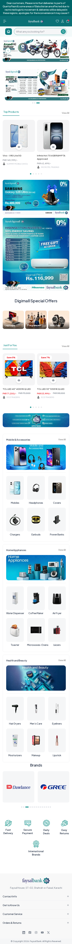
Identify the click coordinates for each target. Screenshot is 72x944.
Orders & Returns (12, 922)
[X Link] (48, 932)
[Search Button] (63, 31)
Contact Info (10, 896)
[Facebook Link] (29, 932)
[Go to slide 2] (33, 173)
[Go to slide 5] (41, 173)
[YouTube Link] (42, 932)
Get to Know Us (11, 905)
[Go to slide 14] (50, 807)
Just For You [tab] (10, 345)
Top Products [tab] (11, 111)
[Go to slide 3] (36, 173)
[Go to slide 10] (42, 807)
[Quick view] (19, 147)
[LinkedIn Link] (23, 932)
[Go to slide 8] (38, 807)
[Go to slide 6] (34, 807)
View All (65, 113)
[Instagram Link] (36, 932)
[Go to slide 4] (38, 173)
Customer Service (12, 913)
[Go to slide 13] (48, 807)
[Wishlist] (57, 21)
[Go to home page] (8, 31)
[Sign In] (62, 21)
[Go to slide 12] (46, 807)
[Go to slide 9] (40, 807)
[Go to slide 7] (36, 807)
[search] (37, 32)
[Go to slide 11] (44, 807)
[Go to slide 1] (30, 173)
